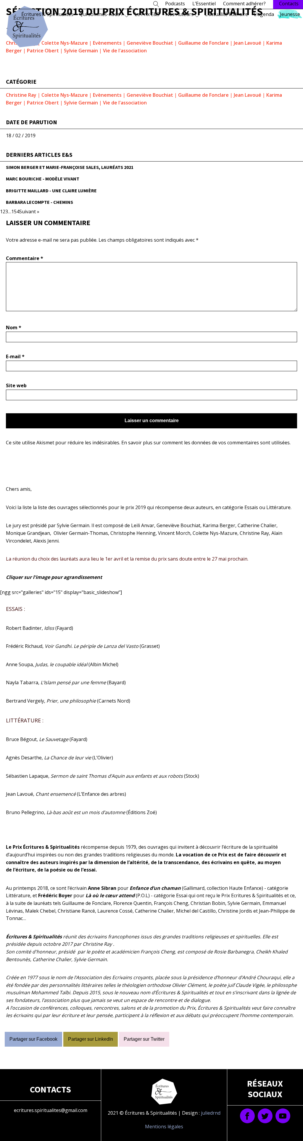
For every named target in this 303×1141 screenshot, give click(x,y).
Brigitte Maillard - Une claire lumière (51, 190)
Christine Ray (21, 95)
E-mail (15, 356)
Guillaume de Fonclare (203, 43)
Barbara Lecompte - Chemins (39, 202)
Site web (16, 385)
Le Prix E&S (147, 14)
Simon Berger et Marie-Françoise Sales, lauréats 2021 (69, 167)
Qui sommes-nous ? (101, 14)
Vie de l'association (125, 50)
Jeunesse (290, 14)
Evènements (107, 43)
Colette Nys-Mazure (64, 43)
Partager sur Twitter (144, 1039)
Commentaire (24, 258)
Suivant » (29, 211)
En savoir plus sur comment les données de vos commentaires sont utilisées (205, 442)
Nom (13, 327)
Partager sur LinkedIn (90, 1039)
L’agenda (264, 14)
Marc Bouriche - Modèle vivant (42, 179)
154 (15, 211)
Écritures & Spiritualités (47, 14)
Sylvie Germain (81, 50)
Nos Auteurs (179, 14)
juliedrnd (210, 1113)
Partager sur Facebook (33, 1039)
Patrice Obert (43, 50)
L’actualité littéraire (226, 14)
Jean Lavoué (247, 43)
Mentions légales (164, 1126)
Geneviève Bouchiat (150, 43)
